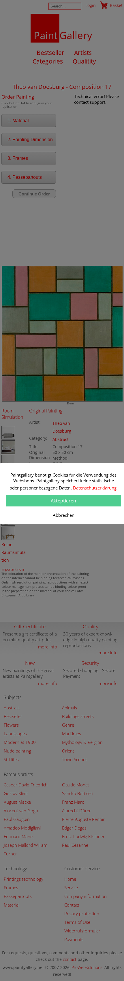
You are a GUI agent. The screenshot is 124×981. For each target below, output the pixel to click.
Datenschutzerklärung (95, 488)
